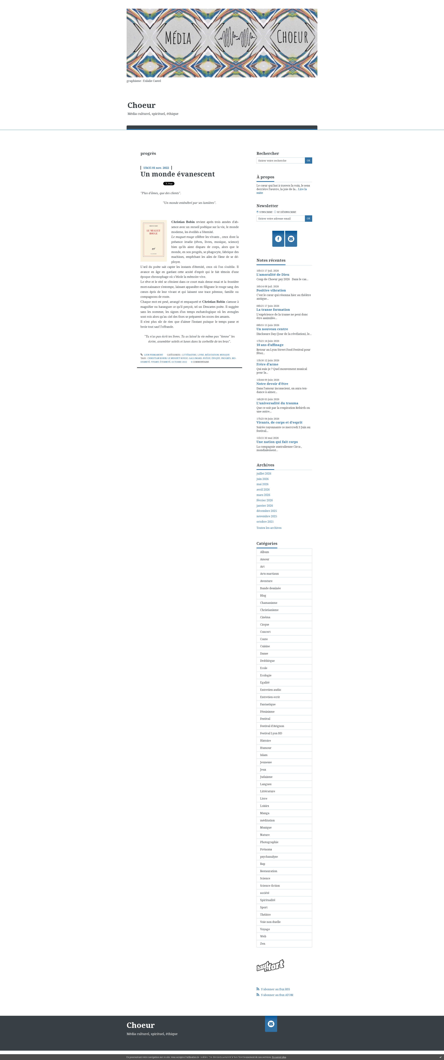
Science (265, 878)
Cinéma (265, 617)
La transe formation (273, 309)
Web (263, 936)
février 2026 (265, 500)
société (264, 893)
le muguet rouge (178, 358)
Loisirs (264, 806)
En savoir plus (279, 1057)
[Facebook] (278, 239)
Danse (264, 653)
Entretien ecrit (270, 697)
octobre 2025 (265, 521)
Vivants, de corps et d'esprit (279, 422)
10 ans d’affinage (270, 345)
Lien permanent (153, 354)
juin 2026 (263, 479)
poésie (207, 358)
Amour (264, 559)
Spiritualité (267, 900)
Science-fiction (270, 886)
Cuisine (265, 646)
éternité (165, 361)
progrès (226, 358)
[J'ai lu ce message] (440, 1057)
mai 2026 (262, 484)
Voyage (265, 929)
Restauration (268, 871)
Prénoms (266, 849)
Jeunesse (266, 762)
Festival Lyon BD (271, 733)
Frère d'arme (267, 364)
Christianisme (269, 610)
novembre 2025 (267, 516)
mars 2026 (263, 495)
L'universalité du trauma (277, 403)
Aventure (266, 581)
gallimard (195, 358)
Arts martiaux (269, 574)
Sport (263, 907)
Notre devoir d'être (272, 384)
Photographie (269, 842)
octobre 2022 (179, 361)
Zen (262, 943)
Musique (225, 354)
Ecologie (265, 675)
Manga (264, 813)
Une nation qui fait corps (277, 442)
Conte (264, 639)
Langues (265, 784)
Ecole (263, 668)
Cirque (264, 624)
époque (216, 358)
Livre (201, 354)
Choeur (141, 105)
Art (262, 566)
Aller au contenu (13, 3)
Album (264, 552)
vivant (155, 361)
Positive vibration (271, 290)
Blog (263, 595)
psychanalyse (269, 857)
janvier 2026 (265, 506)
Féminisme (267, 711)
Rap (262, 864)
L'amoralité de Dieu (273, 274)
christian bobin (156, 358)
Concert (265, 632)
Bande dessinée (270, 588)
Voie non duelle (270, 922)
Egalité (265, 682)
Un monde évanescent (177, 173)
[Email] (291, 239)
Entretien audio (270, 690)
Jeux (263, 769)
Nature (265, 835)
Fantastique (268, 704)
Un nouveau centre (272, 329)
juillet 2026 (264, 473)
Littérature (189, 354)
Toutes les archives (269, 528)
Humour (265, 748)
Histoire (265, 740)
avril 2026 (263, 489)
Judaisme (266, 777)
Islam (263, 755)
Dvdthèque (267, 661)
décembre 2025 (267, 511)
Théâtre (265, 915)
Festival (265, 719)
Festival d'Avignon (272, 726)
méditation (212, 354)
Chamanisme (268, 603)
